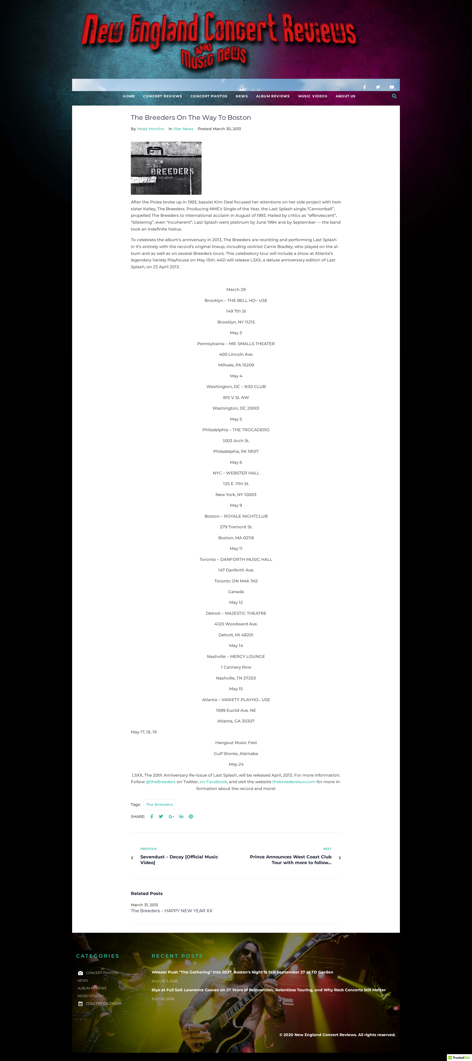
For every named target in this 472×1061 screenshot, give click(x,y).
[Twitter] (378, 87)
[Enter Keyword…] (394, 96)
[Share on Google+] (171, 817)
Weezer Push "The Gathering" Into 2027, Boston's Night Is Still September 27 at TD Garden (242, 972)
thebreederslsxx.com (293, 781)
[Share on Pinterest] (191, 817)
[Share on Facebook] (152, 817)
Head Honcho (150, 128)
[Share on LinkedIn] (181, 817)
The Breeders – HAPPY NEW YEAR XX (172, 910)
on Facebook (213, 781)
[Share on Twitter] (161, 817)
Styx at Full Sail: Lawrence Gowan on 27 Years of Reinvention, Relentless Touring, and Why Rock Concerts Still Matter (269, 989)
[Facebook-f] (364, 87)
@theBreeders (161, 781)
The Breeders (159, 804)
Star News (183, 128)
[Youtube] (392, 87)
